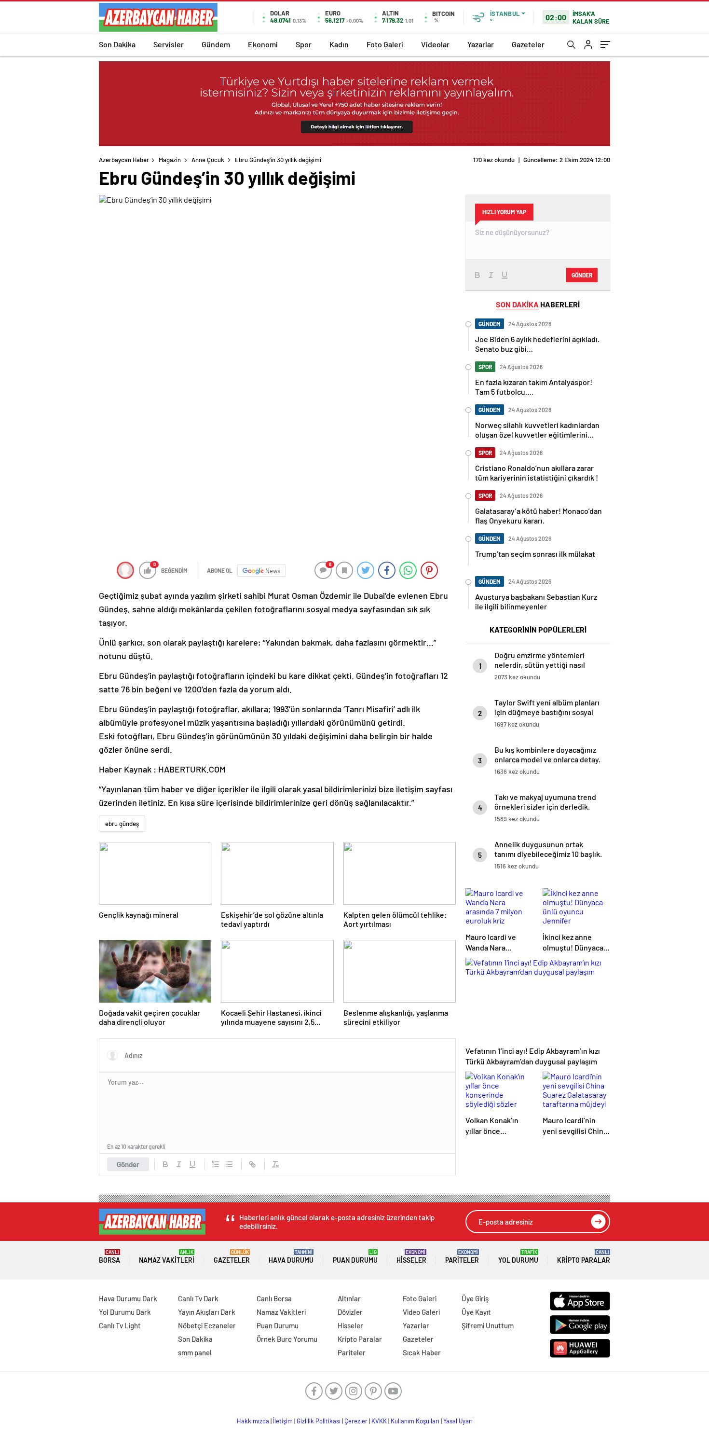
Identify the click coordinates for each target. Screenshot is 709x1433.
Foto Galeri (385, 44)
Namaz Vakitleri (166, 1256)
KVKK (379, 1421)
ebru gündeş (122, 823)
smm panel (195, 1352)
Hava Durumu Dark (128, 1298)
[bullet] (229, 1164)
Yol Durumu (518, 1256)
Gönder (128, 1164)
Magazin (170, 160)
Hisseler (411, 1256)
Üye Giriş (475, 1298)
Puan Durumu (355, 1256)
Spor (304, 44)
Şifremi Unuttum (488, 1325)
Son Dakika (117, 44)
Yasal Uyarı (458, 1421)
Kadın (339, 44)
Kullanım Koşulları (415, 1421)
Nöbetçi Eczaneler (207, 1325)
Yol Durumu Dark (125, 1312)
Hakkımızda (253, 1421)
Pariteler (462, 1256)
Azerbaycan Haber (124, 160)
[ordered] (215, 1164)
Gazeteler (528, 44)
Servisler (168, 44)
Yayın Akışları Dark (206, 1312)
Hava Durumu (291, 1256)
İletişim (283, 1421)
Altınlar (349, 1298)
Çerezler (356, 1421)
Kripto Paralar (583, 1256)
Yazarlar (480, 44)
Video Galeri (421, 1312)
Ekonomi (263, 44)
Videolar (435, 44)
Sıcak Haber (422, 1352)
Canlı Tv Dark (198, 1298)
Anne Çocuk (207, 160)
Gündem (216, 44)
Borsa (109, 1256)
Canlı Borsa (274, 1298)
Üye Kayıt (476, 1312)
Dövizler (350, 1312)
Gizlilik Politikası (319, 1421)
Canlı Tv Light (120, 1325)
